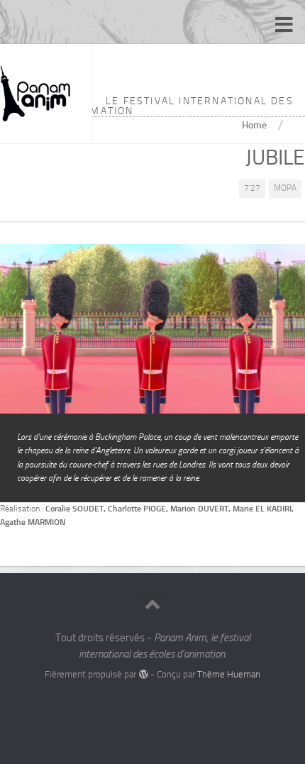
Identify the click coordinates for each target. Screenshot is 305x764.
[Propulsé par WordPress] (143, 674)
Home (254, 124)
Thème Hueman (228, 674)
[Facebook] (140, 703)
